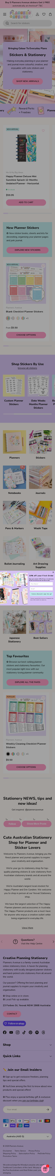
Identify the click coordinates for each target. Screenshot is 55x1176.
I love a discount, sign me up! (41, 594)
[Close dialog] (53, 572)
